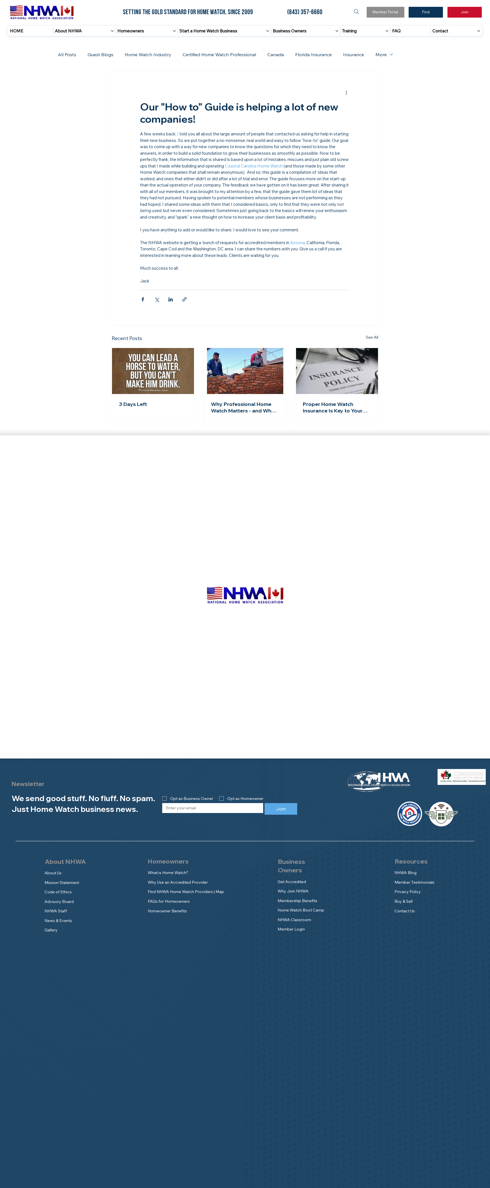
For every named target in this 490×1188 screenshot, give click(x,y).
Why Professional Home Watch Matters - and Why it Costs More (245, 407)
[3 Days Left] (153, 371)
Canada (275, 54)
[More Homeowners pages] (174, 31)
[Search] (356, 12)
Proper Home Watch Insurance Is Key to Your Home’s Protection (332, 407)
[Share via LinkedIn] (170, 299)
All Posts (67, 54)
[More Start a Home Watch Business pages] (267, 31)
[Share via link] (184, 299)
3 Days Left (133, 404)
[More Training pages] (387, 31)
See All (372, 337)
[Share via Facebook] (142, 299)
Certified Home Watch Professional (219, 54)
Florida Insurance (313, 54)
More (381, 54)
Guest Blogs (100, 54)
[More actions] (346, 92)
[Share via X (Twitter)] (156, 299)
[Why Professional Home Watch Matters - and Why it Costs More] (245, 371)
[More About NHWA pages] (112, 31)
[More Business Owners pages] (336, 31)
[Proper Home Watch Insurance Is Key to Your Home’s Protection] (337, 371)
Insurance (353, 54)
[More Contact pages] (478, 31)
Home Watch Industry (148, 54)
